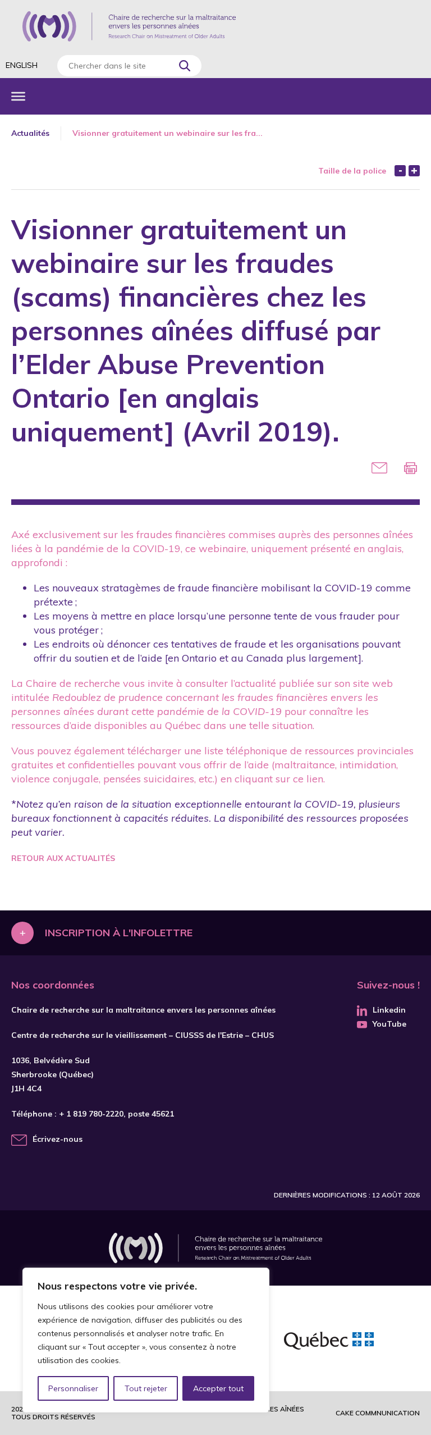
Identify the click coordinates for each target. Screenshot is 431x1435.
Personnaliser (73, 1388)
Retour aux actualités (63, 858)
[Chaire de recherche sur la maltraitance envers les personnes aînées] (129, 26)
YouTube (389, 1024)
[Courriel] (379, 467)
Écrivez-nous (57, 1139)
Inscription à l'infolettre (118, 932)
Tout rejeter (146, 1388)
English (22, 65)
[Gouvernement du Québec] (329, 1342)
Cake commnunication (378, 1413)
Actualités (30, 133)
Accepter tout (218, 1388)
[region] (145, 1340)
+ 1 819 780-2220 (91, 1114)
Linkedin (389, 1010)
